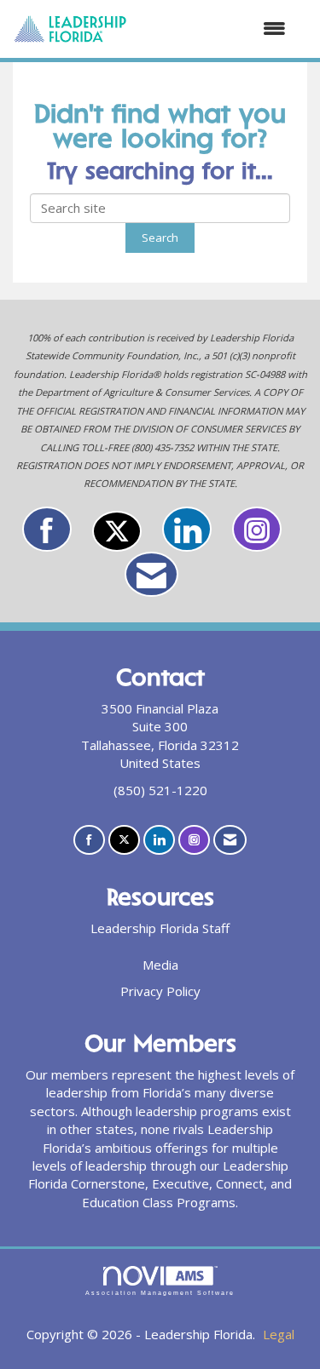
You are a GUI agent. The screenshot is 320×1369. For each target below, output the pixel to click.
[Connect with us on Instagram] (257, 529)
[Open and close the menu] (215, 28)
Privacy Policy (160, 991)
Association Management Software (160, 1293)
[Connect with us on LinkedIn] (187, 529)
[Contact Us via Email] (151, 574)
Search (160, 237)
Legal (278, 1334)
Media (160, 964)
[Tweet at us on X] (117, 531)
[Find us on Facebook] (47, 529)
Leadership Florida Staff (160, 928)
